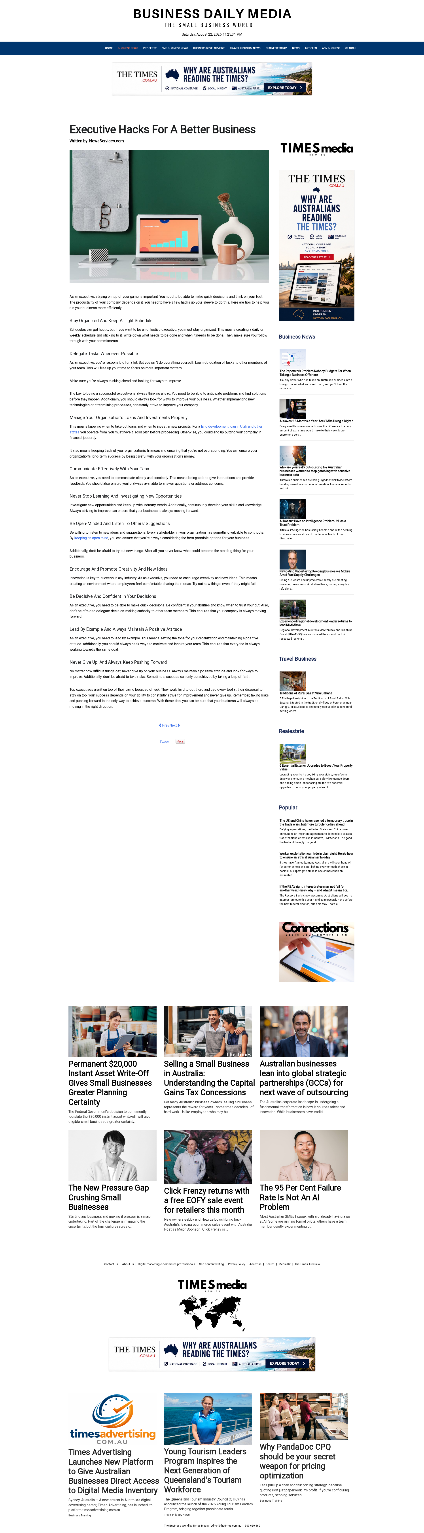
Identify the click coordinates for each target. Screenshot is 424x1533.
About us (128, 1264)
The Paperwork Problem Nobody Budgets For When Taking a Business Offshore (315, 373)
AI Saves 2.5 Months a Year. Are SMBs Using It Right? (316, 421)
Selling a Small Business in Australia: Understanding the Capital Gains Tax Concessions (209, 1078)
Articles (311, 48)
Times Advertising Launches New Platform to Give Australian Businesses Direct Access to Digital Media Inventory (113, 1471)
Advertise (255, 1264)
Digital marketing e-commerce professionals (166, 1264)
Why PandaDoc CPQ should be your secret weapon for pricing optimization (297, 1461)
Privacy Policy (236, 1264)
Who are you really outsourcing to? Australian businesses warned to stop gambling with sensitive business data (315, 471)
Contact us (111, 1264)
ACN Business (331, 48)
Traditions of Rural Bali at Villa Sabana (306, 693)
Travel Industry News (245, 48)
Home (109, 48)
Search (350, 48)
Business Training (79, 1515)
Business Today (276, 48)
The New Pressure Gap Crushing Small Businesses (108, 1197)
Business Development (209, 48)
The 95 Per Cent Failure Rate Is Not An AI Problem (300, 1197)
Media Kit (285, 1264)
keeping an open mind (91, 538)
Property (150, 48)
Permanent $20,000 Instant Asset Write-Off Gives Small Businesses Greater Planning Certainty (110, 1083)
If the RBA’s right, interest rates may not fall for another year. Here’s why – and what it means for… (314, 888)
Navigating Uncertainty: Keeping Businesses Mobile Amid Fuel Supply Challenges (315, 573)
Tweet (164, 742)
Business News (128, 48)
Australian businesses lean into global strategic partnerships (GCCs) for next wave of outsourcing (304, 1078)
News (295, 48)
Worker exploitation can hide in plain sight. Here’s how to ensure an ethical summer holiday (316, 855)
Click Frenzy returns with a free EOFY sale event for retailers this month (207, 1200)
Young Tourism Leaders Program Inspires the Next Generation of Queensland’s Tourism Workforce (205, 1471)
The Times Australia (307, 1264)
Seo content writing (211, 1264)
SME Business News (175, 48)
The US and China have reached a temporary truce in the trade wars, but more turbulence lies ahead (316, 822)
